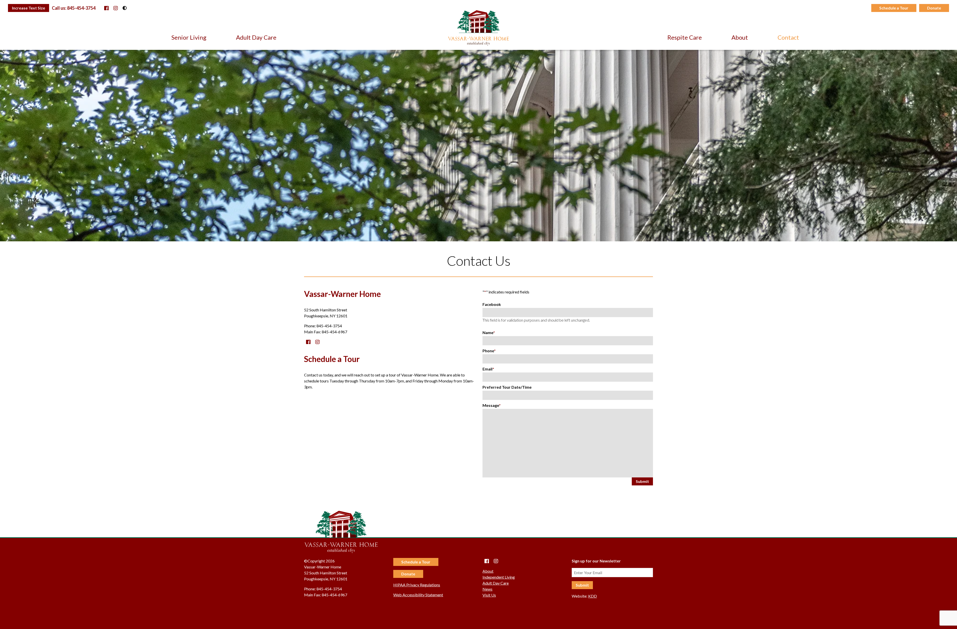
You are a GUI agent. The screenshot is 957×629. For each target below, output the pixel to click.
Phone (489, 350)
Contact (788, 37)
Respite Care (684, 37)
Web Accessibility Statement (418, 594)
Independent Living (498, 577)
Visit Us (489, 595)
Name (488, 332)
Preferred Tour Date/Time (507, 387)
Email (488, 368)
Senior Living (188, 37)
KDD (592, 596)
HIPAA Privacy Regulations (416, 584)
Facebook (491, 304)
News (487, 589)
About (739, 37)
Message (491, 405)
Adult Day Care (256, 37)
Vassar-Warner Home (478, 28)
